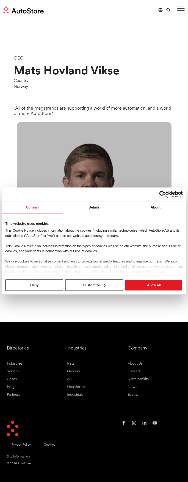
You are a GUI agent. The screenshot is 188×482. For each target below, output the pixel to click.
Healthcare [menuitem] (76, 387)
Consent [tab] (32, 207)
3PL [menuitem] (70, 379)
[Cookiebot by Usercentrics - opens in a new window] (163, 194)
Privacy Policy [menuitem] (21, 445)
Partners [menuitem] (13, 395)
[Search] (168, 10)
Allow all (154, 285)
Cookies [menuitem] (49, 445)
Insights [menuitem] (13, 387)
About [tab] (155, 207)
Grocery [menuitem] (73, 371)
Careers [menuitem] (134, 371)
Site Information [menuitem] (18, 456)
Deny (34, 285)
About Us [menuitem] (135, 364)
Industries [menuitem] (14, 364)
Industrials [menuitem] (75, 395)
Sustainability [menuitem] (138, 379)
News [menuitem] (132, 387)
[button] (181, 8)
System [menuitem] (13, 371)
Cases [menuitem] (12, 379)
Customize (91, 285)
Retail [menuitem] (71, 364)
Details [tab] (94, 207)
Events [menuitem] (133, 395)
